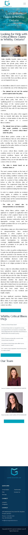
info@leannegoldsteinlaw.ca (9, 520)
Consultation (5, 489)
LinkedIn (4, 502)
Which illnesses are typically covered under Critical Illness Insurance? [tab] (12, 339)
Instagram (5, 504)
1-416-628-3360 (10, 516)
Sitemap (4, 494)
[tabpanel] (14, 331)
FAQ (3, 492)
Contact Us (17, 492)
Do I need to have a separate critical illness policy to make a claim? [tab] (13, 349)
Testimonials (17, 489)
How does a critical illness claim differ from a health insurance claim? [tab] (12, 344)
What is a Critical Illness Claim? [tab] (9, 324)
